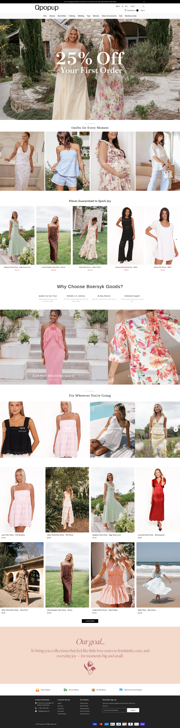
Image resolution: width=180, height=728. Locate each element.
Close (144, 2)
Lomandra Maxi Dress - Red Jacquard (151, 535)
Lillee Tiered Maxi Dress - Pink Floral (60, 535)
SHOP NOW (112, 1)
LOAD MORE (90, 621)
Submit (133, 710)
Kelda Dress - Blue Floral (147, 610)
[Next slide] (175, 429)
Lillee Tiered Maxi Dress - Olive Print (15, 610)
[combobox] (136, 6)
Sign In (143, 10)
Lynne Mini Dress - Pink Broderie (13, 535)
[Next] (176, 239)
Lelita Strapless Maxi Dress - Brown (59, 610)
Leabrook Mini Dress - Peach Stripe (104, 610)
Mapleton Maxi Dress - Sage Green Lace (106, 535)
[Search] (137, 6)
